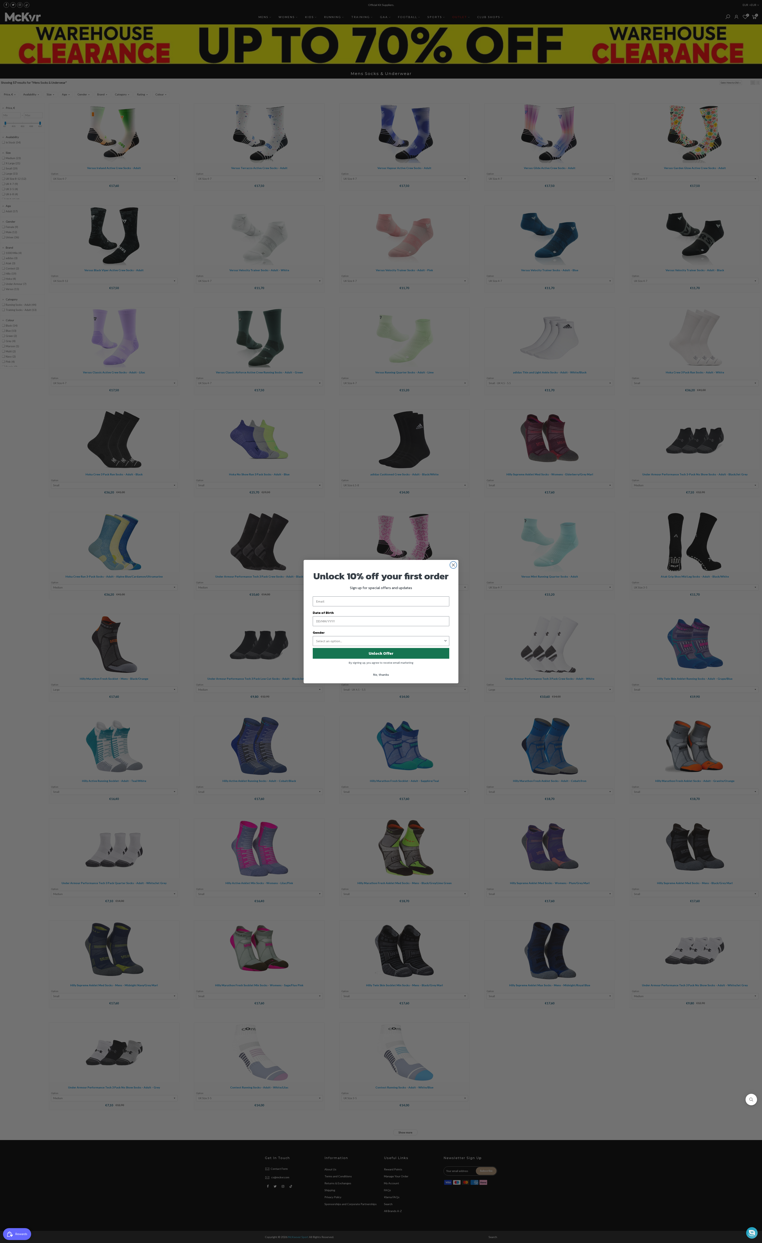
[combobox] (380, 641)
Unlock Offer (381, 653)
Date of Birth (323, 612)
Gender (319, 632)
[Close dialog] (453, 564)
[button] (751, 1099)
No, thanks (381, 674)
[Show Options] (445, 641)
